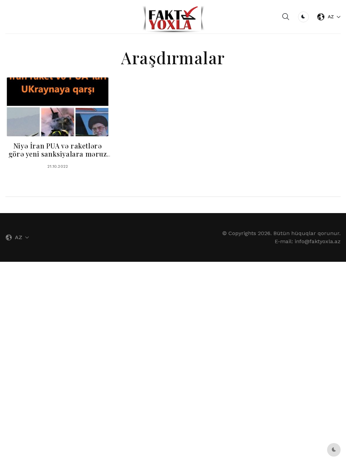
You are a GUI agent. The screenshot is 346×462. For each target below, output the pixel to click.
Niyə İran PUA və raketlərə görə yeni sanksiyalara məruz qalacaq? (57, 153)
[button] (286, 17)
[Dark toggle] (303, 17)
